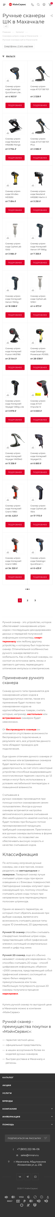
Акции (6, 1085)
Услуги (7, 1093)
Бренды (7, 1101)
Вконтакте (19, 1176)
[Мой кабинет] (44, 4)
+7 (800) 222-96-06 (28, 1149)
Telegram (27, 1176)
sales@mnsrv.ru (30, 1155)
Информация (11, 1116)
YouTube (35, 1176)
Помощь (8, 1124)
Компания (9, 1109)
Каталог (8, 1077)
